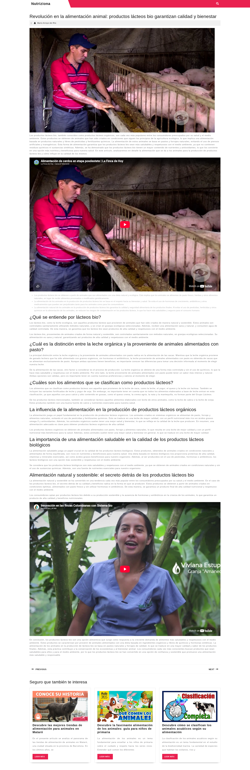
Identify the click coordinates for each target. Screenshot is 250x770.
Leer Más (41, 757)
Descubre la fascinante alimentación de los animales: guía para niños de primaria (125, 729)
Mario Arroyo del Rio (46, 23)
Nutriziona (40, 4)
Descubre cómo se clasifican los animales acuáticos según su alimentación (187, 729)
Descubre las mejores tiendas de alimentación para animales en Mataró (57, 729)
